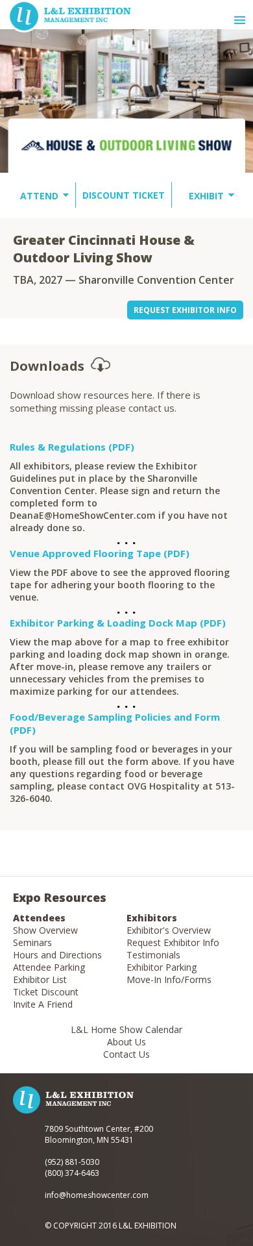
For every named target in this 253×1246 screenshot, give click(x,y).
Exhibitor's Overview (168, 930)
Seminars (32, 942)
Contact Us (126, 1054)
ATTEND (39, 196)
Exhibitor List (40, 979)
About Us (126, 1042)
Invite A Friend (43, 1004)
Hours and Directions (57, 955)
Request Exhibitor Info (172, 942)
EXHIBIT (206, 196)
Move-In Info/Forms (168, 979)
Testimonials (153, 955)
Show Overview (45, 930)
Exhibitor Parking (161, 967)
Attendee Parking (49, 967)
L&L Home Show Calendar (126, 1029)
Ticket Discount (45, 992)
